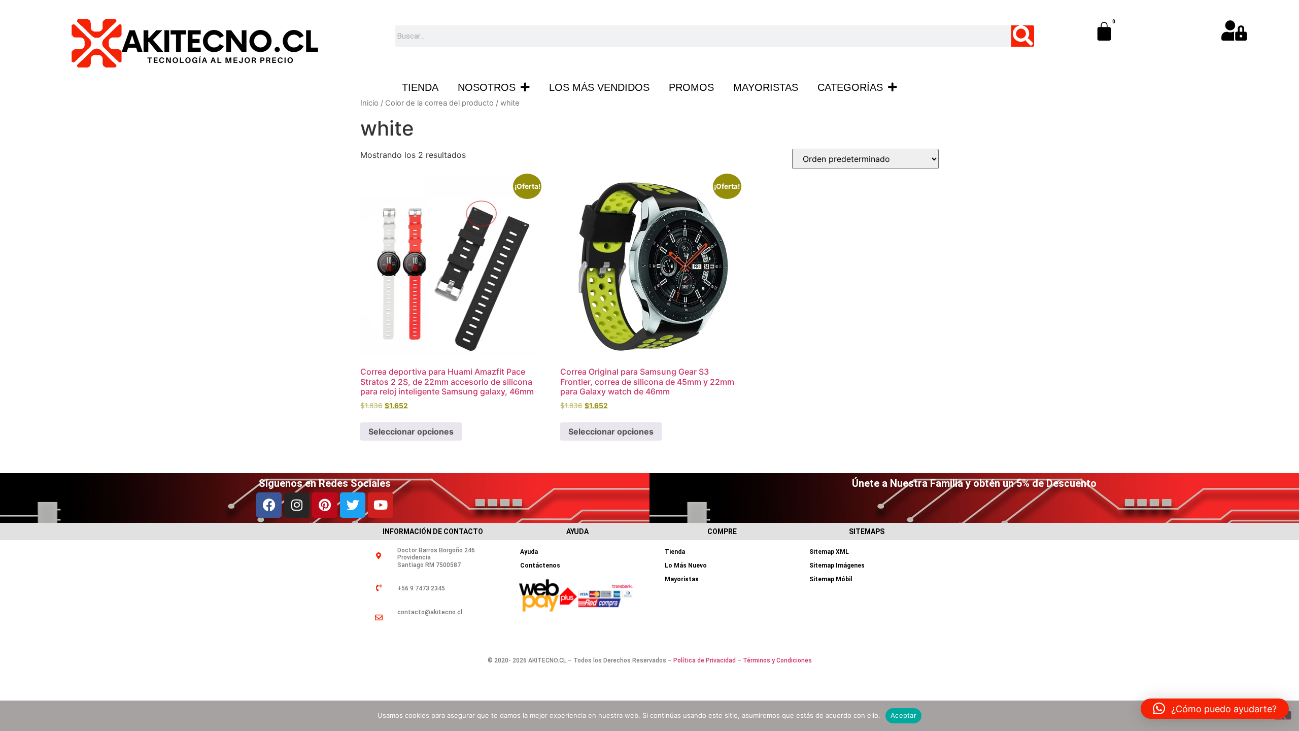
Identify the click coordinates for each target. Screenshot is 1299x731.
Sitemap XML (829, 551)
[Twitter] (352, 505)
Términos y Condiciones (777, 660)
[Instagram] (297, 505)
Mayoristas (765, 87)
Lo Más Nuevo (686, 565)
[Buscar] (1022, 36)
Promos (691, 87)
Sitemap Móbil (830, 579)
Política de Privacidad (704, 660)
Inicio (369, 103)
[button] (1215, 709)
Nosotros (487, 87)
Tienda (420, 87)
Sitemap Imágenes (837, 565)
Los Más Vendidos (599, 87)
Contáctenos (540, 565)
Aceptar (903, 715)
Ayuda (529, 551)
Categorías (850, 87)
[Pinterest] (324, 505)
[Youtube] (380, 505)
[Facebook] (269, 505)
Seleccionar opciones (411, 431)
